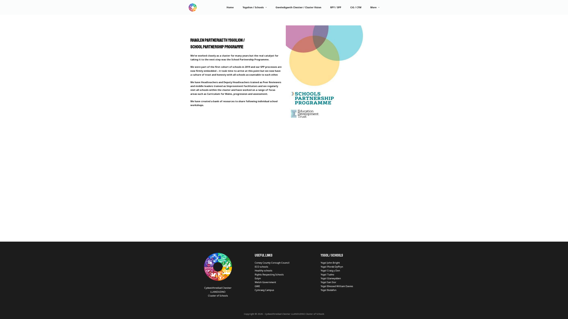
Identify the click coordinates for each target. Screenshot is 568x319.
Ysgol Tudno (327, 274)
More (373, 7)
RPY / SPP (335, 7)
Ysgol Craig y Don (330, 270)
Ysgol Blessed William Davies (337, 286)
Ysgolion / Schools (253, 7)
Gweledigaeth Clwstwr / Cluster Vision (298, 7)
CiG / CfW (355, 7)
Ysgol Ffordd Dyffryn (332, 266)
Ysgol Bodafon (328, 290)
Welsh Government (265, 282)
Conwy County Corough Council (272, 262)
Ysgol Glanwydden (331, 278)
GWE (257, 286)
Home (230, 7)
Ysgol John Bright (330, 262)
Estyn (258, 278)
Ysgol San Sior (328, 282)
